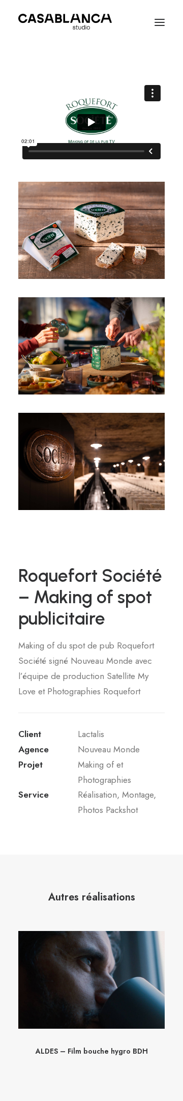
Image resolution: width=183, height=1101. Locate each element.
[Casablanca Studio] (65, 22)
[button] (159, 22)
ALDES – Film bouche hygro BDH (92, 1051)
